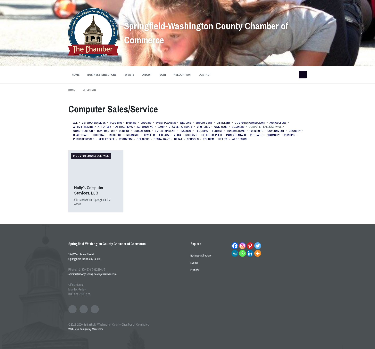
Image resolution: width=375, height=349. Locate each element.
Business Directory (200, 255)
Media (177, 135)
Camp (161, 127)
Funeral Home (236, 131)
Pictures (195, 270)
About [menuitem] (147, 75)
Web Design (239, 139)
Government (275, 131)
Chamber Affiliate (181, 127)
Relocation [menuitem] (182, 75)
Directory (89, 89)
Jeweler (149, 135)
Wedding (185, 122)
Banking (131, 122)
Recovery (125, 139)
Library (164, 135)
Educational (142, 131)
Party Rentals (236, 135)
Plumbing (116, 122)
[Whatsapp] (242, 253)
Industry (115, 135)
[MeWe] (234, 253)
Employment (204, 122)
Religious (143, 139)
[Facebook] (234, 245)
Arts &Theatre (83, 127)
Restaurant (162, 139)
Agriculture (278, 122)
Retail (178, 139)
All (75, 122)
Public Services (83, 139)
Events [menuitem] (129, 75)
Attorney (104, 127)
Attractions (124, 127)
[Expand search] (303, 74)
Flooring (202, 131)
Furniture (256, 131)
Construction (83, 131)
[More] (257, 253)
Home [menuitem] (75, 75)
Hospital (99, 135)
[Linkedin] (250, 253)
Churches (203, 127)
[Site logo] (93, 56)
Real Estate (106, 139)
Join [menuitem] (163, 75)
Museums (191, 135)
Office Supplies (211, 135)
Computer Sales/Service (92, 156)
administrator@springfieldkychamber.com (92, 274)
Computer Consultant (250, 122)
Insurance (132, 135)
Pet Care (256, 135)
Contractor (106, 131)
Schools (193, 139)
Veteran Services (94, 122)
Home (71, 89)
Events (194, 263)
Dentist (124, 131)
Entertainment (165, 131)
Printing (289, 135)
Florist (217, 131)
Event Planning (166, 122)
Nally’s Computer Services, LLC (89, 190)
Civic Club (220, 127)
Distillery (223, 122)
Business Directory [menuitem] (101, 75)
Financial (185, 131)
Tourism (208, 139)
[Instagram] (242, 245)
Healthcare (81, 135)
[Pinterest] (250, 245)
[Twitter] (257, 245)
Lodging (146, 122)
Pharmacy (273, 135)
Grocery (295, 131)
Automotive (145, 127)
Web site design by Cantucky (85, 329)
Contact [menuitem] (204, 75)
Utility (223, 139)
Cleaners (238, 127)
